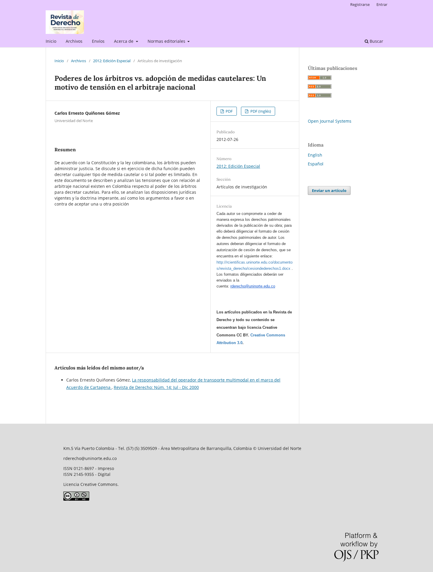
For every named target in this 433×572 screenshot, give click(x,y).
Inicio (51, 41)
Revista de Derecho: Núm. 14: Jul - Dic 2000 (156, 387)
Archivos (74, 41)
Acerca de (124, 41)
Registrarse (360, 4)
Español (315, 164)
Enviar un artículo (329, 190)
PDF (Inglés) (260, 111)
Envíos (98, 41)
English (315, 155)
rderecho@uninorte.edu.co (252, 286)
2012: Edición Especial (111, 60)
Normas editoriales (167, 41)
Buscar (375, 41)
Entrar (381, 4)
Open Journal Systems (329, 121)
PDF (229, 111)
